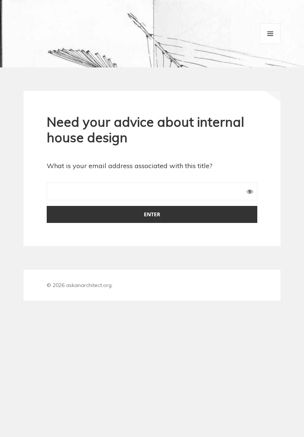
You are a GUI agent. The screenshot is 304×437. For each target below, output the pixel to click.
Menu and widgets (270, 33)
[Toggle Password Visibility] (250, 191)
